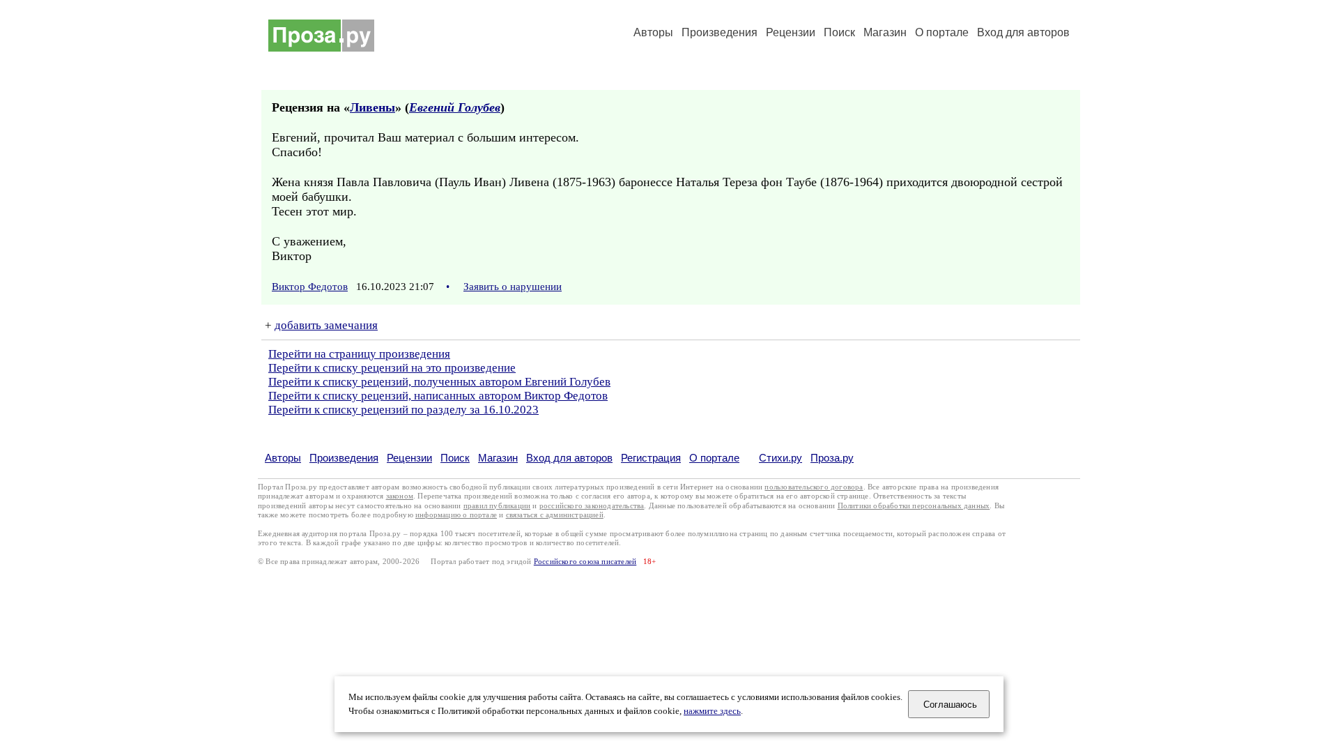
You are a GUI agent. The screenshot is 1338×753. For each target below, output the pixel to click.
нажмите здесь (712, 711)
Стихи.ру (780, 458)
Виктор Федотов (310, 286)
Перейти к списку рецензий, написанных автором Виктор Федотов (438, 395)
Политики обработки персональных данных (914, 506)
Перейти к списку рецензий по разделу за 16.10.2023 (403, 409)
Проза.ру (832, 458)
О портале (714, 458)
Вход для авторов (1023, 32)
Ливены (372, 107)
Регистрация (651, 458)
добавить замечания (326, 325)
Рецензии (790, 32)
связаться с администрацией (554, 515)
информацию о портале (456, 515)
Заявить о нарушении (512, 286)
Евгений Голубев (454, 107)
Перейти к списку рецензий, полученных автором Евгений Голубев (439, 381)
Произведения (720, 32)
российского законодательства (592, 506)
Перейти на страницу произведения (359, 353)
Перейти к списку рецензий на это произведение (392, 367)
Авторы (653, 32)
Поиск (839, 32)
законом (399, 496)
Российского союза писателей (585, 561)
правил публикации (496, 506)
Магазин (885, 32)
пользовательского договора (813, 487)
